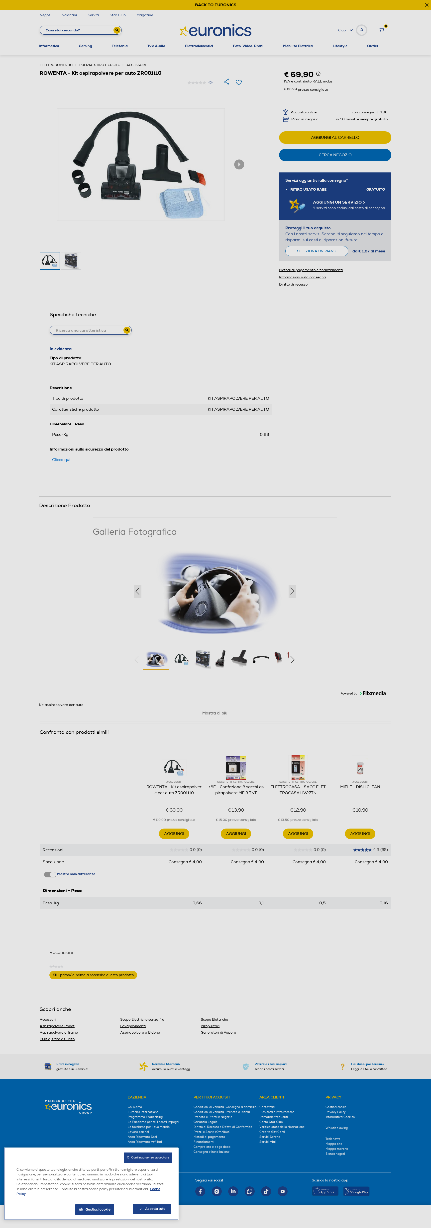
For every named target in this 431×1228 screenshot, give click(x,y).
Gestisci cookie (98, 1210)
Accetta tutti (155, 1209)
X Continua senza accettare (148, 1157)
